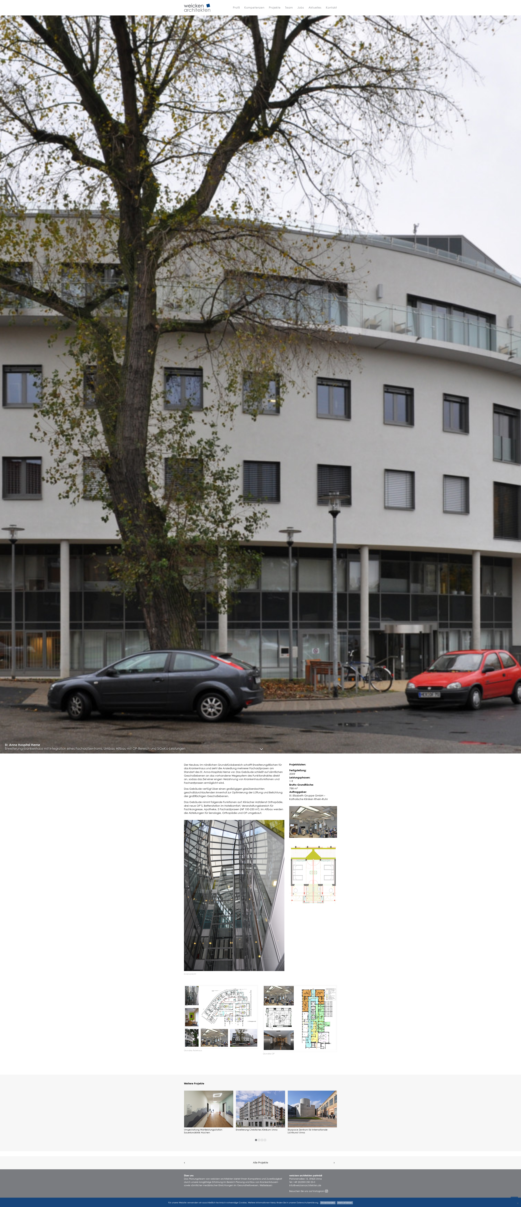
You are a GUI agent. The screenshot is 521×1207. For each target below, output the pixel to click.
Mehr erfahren (345, 1203)
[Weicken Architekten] (197, 8)
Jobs (300, 7)
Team (289, 7)
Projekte (275, 7)
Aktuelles (315, 7)
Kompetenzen (254, 7)
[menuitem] (237, 7)
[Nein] (517, 1203)
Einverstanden (328, 1203)
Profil (236, 7)
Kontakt (331, 7)
